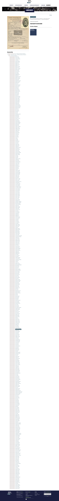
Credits (36, 495)
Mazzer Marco (17, 282)
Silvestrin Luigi (17, 409)
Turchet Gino (17, 440)
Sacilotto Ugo (17, 384)
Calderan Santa (17, 127)
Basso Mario (17, 72)
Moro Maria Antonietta (18, 307)
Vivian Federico (17, 468)
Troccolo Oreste (17, 436)
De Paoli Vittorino (17, 185)
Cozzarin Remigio (17, 173)
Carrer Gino (16, 143)
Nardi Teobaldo (17, 315)
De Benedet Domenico (18, 181)
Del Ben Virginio (17, 197)
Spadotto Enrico (17, 416)
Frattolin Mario (17, 237)
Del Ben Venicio (17, 196)
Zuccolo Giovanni (17, 487)
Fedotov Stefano (17, 224)
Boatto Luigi (16, 95)
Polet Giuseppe (17, 360)
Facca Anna (16, 210)
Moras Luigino (17, 301)
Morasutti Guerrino (17, 303)
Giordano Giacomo (17, 250)
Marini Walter (17, 275)
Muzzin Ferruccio (17, 311)
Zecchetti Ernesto (17, 482)
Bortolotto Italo (17, 103)
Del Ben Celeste (17, 194)
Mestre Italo (16, 288)
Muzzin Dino (17, 310)
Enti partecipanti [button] (18, 5)
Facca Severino (17, 211)
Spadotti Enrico (17, 415)
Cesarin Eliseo (17, 150)
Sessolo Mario (17, 405)
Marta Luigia (17, 278)
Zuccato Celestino (17, 485)
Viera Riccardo (17, 465)
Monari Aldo (16, 299)
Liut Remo (16, 261)
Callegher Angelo (17, 128)
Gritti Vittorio (17, 254)
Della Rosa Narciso (17, 203)
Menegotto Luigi (17, 287)
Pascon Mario (17, 332)
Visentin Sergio (17, 466)
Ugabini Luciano (17, 445)
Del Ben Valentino (17, 195)
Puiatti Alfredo (17, 366)
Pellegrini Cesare (17, 336)
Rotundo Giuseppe (17, 379)
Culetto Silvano (17, 176)
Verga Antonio (17, 459)
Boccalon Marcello (17, 96)
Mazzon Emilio (17, 286)
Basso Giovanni (17, 71)
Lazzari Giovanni (17, 258)
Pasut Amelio (17, 333)
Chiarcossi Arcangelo (18, 152)
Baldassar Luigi (17, 67)
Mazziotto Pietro (17, 283)
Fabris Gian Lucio (17, 209)
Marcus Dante (17, 273)
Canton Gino (17, 133)
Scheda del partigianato (29, 495)
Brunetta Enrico (17, 120)
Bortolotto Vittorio (17, 104)
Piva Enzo (16, 355)
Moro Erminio (17, 305)
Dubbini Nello (17, 205)
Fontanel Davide (17, 233)
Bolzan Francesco (17, 97)
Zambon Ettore (17, 470)
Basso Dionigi (17, 70)
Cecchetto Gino (17, 148)
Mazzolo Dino (17, 285)
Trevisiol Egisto (17, 432)
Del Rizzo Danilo (17, 199)
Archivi (26, 494)
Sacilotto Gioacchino (18, 383)
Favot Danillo (17, 221)
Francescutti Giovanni (18, 236)
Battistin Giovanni (17, 77)
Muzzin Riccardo (17, 313)
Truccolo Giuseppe (17, 438)
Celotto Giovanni (17, 149)
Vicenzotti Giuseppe (18, 463)
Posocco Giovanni (17, 364)
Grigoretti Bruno (17, 253)
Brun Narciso (17, 119)
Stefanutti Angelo (17, 417)
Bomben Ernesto (17, 99)
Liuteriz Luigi (17, 262)
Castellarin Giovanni (18, 147)
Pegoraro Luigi (17, 335)
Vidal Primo (16, 464)
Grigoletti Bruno (17, 252)
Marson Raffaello (17, 277)
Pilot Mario (16, 351)
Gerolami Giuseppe (17, 248)
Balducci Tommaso (17, 68)
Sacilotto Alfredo (17, 382)
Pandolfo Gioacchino (18, 328)
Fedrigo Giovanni (17, 225)
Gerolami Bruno (17, 247)
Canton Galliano (17, 132)
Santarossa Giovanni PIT (18, 392)
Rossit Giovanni (17, 378)
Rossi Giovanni (17, 377)
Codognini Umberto (17, 158)
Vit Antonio (16, 467)
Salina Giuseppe (17, 386)
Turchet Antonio (17, 439)
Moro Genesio (17, 306)
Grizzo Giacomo (17, 255)
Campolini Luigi (17, 129)
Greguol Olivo (17, 251)
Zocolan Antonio (17, 484)
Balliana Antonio (17, 69)
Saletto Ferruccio (17, 385)
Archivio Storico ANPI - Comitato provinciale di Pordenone (18, 54)
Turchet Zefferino (17, 442)
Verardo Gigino (17, 457)
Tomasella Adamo (17, 429)
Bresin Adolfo (17, 117)
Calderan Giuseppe (17, 126)
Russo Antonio (17, 380)
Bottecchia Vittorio (17, 107)
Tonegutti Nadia (17, 430)
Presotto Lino (17, 365)
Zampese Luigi (17, 471)
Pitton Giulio (16, 354)
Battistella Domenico (18, 76)
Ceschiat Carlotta (17, 151)
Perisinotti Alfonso (17, 339)
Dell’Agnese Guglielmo (18, 201)
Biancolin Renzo (17, 90)
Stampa (50, 15)
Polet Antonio (17, 359)
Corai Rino (16, 169)
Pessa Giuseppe (17, 341)
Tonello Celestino (17, 431)
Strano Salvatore (17, 418)
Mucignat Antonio (17, 308)
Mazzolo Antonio (17, 284)
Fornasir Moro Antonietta (18, 235)
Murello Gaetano (17, 309)
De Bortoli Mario (17, 182)
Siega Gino (16, 406)
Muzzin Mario (17, 312)
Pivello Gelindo (17, 356)
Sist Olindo (16, 413)
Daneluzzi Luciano (17, 178)
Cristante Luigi (17, 175)
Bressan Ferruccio (17, 118)
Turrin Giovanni (17, 443)
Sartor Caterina (17, 394)
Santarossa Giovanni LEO (18, 391)
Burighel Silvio (17, 125)
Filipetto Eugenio (17, 228)
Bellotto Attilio (17, 79)
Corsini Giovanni (17, 171)
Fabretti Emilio (17, 208)
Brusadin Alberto (17, 121)
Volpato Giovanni (17, 469)
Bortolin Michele (17, 101)
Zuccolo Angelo (17, 486)
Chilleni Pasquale (17, 154)
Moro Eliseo (16, 304)
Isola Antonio (17, 256)
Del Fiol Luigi (17, 198)
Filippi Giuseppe (17, 231)
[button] (7, 53)
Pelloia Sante (17, 337)
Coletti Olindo (17, 159)
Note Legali (36, 493)
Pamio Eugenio (17, 327)
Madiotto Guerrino (17, 263)
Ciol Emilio (16, 155)
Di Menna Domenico (18, 204)
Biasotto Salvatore (17, 91)
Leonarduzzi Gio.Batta (18, 259)
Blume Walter (17, 94)
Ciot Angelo (16, 156)
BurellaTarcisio (17, 124)
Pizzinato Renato (17, 358)
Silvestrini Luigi (17, 412)
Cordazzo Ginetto (17, 170)
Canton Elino (17, 131)
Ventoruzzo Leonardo (18, 455)
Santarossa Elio (17, 389)
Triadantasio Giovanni (18, 434)
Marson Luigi (17, 276)
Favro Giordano (17, 222)
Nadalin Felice (17, 314)
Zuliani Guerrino (17, 488)
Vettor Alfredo (17, 460)
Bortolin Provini (17, 102)
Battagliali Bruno (17, 74)
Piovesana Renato (17, 353)
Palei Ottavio (17, 325)
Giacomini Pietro (17, 249)
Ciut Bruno (16, 157)
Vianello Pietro (17, 461)
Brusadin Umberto (17, 123)
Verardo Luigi (17, 458)
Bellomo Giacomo (17, 78)
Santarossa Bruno (17, 388)
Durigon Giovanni (17, 206)
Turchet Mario (17, 441)
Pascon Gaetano (17, 331)
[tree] (18, 271)
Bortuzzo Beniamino (18, 105)
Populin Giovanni (17, 362)
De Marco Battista (17, 184)
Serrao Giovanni (17, 404)
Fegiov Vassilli (17, 226)
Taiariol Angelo (17, 419)
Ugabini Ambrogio (17, 444)
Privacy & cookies (37, 494)
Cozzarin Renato (17, 174)
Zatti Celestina (17, 481)
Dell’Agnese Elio (17, 200)
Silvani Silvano (17, 408)
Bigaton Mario (17, 92)
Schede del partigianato (14, 55)
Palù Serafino (17, 326)
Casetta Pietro (17, 144)
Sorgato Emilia (17, 414)
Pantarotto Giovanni (18, 329)
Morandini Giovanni (17, 300)
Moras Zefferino (17, 302)
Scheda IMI (27, 496)
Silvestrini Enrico (17, 411)
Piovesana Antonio (17, 352)
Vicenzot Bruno (17, 462)
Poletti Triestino (17, 361)
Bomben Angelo (17, 98)
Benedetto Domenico (18, 80)
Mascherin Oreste (17, 281)
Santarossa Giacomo (18, 390)
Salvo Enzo (16, 387)
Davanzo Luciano (17, 179)
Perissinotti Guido (17, 340)
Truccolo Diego (17, 437)
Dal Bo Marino (17, 177)
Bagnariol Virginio (17, 66)
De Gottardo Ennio (17, 183)
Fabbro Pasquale (17, 207)
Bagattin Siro (17, 65)
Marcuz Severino (17, 274)
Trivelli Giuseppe (17, 435)
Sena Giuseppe (17, 403)
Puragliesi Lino (17, 367)
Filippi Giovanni (17, 230)
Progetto (27, 493)
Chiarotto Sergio (17, 153)
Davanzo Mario (17, 180)
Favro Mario (16, 223)
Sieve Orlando (17, 407)
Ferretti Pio (16, 227)
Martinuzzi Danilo (17, 279)
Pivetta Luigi (17, 357)
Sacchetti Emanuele (18, 381)
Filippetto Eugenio (17, 229)
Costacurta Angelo (17, 172)
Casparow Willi (17, 145)
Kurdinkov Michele (17, 257)
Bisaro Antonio (17, 93)
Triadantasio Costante (18, 433)
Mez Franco (16, 289)
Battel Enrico (17, 75)
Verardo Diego (17, 456)
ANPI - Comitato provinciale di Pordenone (19, 53)
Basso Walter (17, 73)
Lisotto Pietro (17, 260)
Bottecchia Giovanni (18, 106)
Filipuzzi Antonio (17, 232)
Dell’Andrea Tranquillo (18, 202)
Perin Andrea (17, 338)
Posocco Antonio (17, 363)
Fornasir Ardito (17, 234)
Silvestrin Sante (17, 410)
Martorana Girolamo (18, 280)
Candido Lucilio (17, 130)
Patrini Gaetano (17, 334)
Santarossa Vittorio (17, 393)
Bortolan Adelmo (17, 100)
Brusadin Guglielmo (17, 122)
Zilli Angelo (16, 483)
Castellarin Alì (17, 146)
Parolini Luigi (17, 330)
